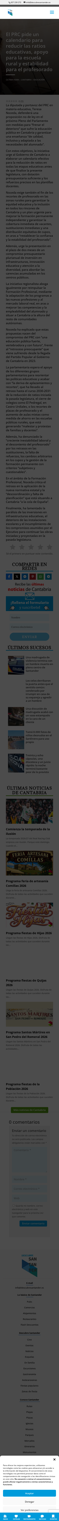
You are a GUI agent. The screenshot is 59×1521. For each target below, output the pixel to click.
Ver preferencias (29, 1510)
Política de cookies (14, 1517)
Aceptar (29, 1493)
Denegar (29, 1501)
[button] (54, 1459)
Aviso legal (47, 1517)
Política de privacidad (33, 1517)
